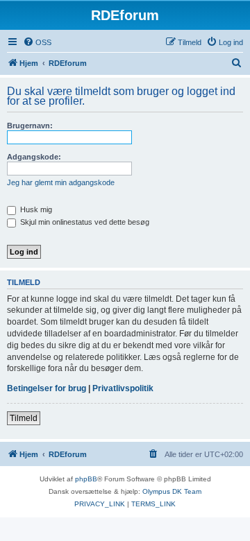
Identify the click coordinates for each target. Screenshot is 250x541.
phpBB (86, 479)
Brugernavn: (30, 125)
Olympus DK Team (171, 491)
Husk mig (35, 209)
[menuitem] (37, 42)
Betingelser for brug (46, 388)
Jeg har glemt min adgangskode (61, 182)
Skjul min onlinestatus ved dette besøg (83, 222)
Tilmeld (24, 418)
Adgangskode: (34, 157)
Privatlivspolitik (122, 388)
